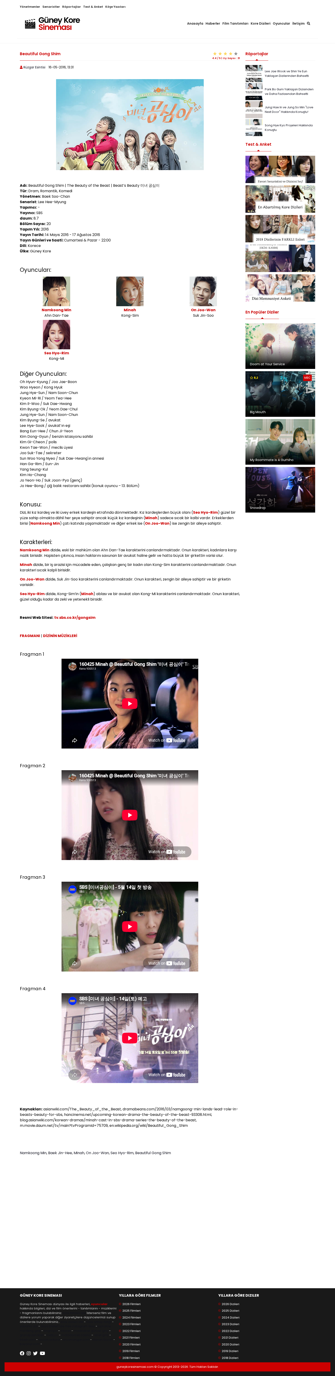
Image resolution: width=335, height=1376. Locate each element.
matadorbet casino (76, 1335)
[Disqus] (130, 1222)
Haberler (213, 23)
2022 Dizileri (230, 1331)
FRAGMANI (30, 635)
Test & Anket (93, 7)
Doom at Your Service (267, 364)
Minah (130, 310)
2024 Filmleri (131, 1317)
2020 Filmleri (131, 1344)
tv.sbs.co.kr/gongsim (74, 617)
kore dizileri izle (72, 1322)
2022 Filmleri (131, 1331)
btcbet (66, 1331)
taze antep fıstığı (99, 1322)
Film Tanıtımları (235, 23)
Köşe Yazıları (115, 7)
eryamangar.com (76, 1339)
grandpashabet (32, 1335)
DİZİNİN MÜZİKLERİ (60, 635)
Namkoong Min (56, 310)
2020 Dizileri (230, 1344)
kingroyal (50, 1331)
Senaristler (51, 7)
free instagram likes (80, 1326)
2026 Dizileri (230, 1304)
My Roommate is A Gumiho (272, 460)
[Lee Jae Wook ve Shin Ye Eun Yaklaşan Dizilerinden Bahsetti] (254, 73)
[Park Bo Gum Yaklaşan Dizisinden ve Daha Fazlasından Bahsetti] (254, 91)
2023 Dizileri (230, 1324)
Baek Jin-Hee (60, 1153)
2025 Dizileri (230, 1311)
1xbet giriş (101, 1335)
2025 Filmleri (131, 1311)
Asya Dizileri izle (52, 1326)
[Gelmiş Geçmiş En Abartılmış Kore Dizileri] (280, 199)
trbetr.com (27, 1339)
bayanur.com (30, 1344)
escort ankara (49, 1339)
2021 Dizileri (230, 1337)
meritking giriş (30, 1331)
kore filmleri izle (74, 1313)
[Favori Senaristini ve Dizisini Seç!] (280, 169)
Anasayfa (195, 23)
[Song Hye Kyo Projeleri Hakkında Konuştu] (254, 127)
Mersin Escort (103, 1339)
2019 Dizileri (230, 1351)
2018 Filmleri (131, 1358)
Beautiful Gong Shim (153, 1153)
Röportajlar (71, 7)
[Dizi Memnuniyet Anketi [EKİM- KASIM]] (280, 258)
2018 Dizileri (230, 1358)
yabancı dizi (29, 1326)
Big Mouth (258, 412)
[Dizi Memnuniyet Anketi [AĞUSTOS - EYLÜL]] (280, 288)
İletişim (298, 23)
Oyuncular (281, 23)
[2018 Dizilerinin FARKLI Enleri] (280, 228)
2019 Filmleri (131, 1351)
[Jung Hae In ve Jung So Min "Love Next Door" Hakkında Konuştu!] (254, 109)
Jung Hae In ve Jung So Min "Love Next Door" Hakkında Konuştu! (289, 109)
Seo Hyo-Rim (56, 353)
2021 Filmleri (131, 1337)
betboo (52, 1335)
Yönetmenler (30, 7)
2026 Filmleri (131, 1304)
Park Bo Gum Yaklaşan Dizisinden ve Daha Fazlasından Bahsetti (289, 91)
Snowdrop (258, 507)
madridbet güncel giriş (91, 1331)
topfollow (104, 1326)
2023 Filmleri (131, 1324)
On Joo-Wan (203, 310)
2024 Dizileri (231, 1317)
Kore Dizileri (261, 23)
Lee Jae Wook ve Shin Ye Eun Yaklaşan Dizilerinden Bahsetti (287, 73)
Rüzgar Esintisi (34, 67)
